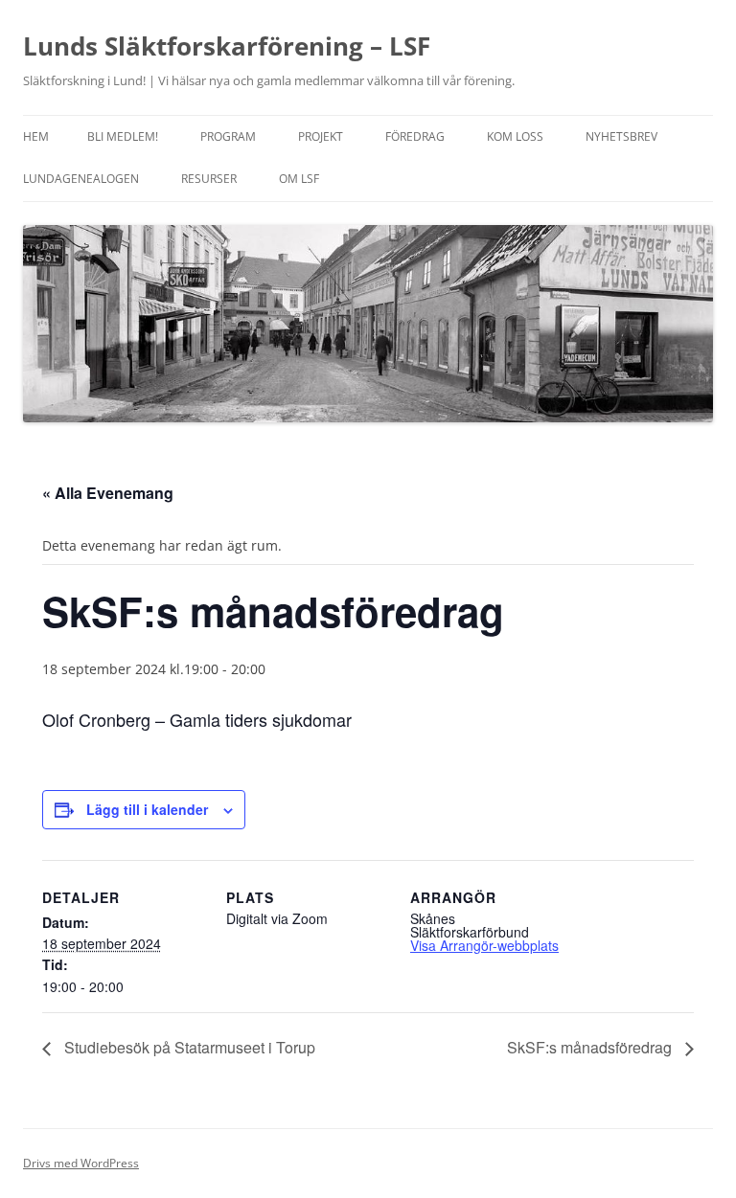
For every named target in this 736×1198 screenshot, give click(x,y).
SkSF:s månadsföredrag (591, 1047)
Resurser (209, 178)
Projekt (320, 136)
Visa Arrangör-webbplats (484, 945)
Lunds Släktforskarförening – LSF (226, 46)
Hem (36, 136)
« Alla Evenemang (107, 493)
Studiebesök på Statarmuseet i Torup (187, 1047)
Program (228, 136)
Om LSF (299, 178)
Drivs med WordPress (81, 1163)
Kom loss (515, 136)
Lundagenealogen (81, 178)
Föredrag (415, 136)
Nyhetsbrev (621, 136)
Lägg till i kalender (147, 809)
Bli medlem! (122, 136)
